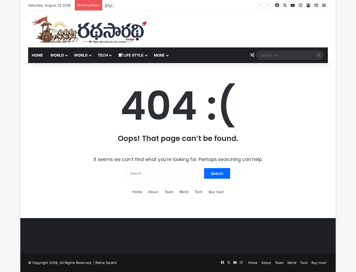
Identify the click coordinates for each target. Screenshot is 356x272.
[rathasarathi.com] (89, 29)
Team (168, 192)
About (153, 192)
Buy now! (216, 192)
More (159, 55)
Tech (103, 55)
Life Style (133, 55)
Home (37, 55)
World (57, 55)
